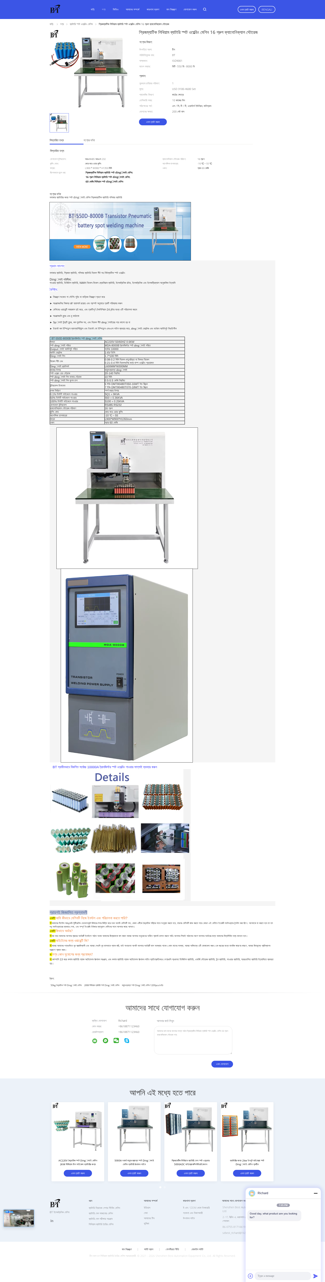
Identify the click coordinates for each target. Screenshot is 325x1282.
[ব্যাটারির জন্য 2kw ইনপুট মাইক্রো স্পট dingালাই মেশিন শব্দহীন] (247, 1128)
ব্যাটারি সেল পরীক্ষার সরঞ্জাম (100, 1218)
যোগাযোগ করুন (190, 9)
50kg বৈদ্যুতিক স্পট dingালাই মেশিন (66, 985)
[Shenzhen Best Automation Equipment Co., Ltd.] (97, 1041)
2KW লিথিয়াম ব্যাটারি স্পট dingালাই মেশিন (101, 985)
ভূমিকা (146, 1223)
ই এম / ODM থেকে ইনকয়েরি (196, 1207)
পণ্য (104, 9)
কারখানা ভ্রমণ (153, 9)
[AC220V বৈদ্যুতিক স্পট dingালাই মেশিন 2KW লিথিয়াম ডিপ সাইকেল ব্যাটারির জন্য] (78, 1128)
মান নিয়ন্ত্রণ (171, 9)
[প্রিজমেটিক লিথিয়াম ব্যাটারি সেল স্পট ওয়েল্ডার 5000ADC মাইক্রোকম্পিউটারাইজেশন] (190, 1128)
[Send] (316, 1276)
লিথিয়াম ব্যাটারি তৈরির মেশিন (101, 1224)
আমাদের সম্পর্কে (132, 9)
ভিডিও (115, 9)
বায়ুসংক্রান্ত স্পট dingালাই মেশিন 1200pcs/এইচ (142, 985)
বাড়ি (93, 9)
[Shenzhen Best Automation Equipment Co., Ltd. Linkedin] (52, 1220)
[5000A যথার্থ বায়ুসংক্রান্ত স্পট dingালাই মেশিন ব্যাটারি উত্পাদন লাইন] (134, 1128)
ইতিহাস (147, 1207)
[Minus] (315, 1193)
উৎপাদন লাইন (189, 1218)
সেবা (146, 1213)
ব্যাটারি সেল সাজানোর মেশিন (101, 1213)
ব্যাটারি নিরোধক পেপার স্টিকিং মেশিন (104, 1208)
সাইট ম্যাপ (148, 1249)
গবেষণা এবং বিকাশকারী (193, 1213)
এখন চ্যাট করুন (247, 9)
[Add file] (250, 1276)
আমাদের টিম (149, 1218)
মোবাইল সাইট (197, 1249)
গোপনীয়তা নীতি (172, 1249)
